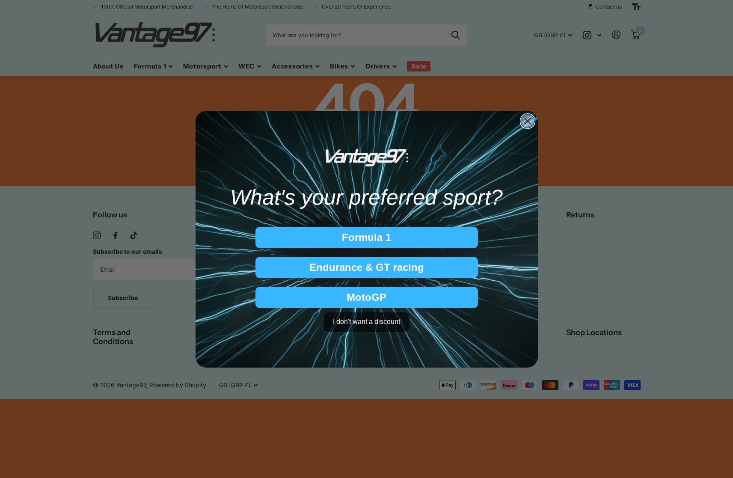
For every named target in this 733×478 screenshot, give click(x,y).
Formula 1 (366, 237)
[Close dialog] (527, 121)
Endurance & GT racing (366, 267)
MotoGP (366, 297)
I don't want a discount (366, 321)
